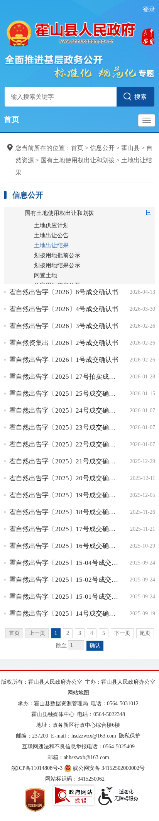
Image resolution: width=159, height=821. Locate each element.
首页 (11, 119)
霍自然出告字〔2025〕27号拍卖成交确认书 (63, 376)
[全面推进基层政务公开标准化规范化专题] (79, 66)
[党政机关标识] (35, 799)
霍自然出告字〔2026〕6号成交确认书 (63, 292)
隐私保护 (129, 736)
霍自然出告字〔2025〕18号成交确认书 (63, 512)
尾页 (145, 633)
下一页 (122, 633)
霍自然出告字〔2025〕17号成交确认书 (63, 529)
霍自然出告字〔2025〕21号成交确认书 (63, 461)
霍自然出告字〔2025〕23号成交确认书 (63, 427)
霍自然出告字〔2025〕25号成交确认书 (63, 393)
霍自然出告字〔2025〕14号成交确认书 (63, 613)
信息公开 (102, 148)
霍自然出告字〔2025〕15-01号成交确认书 (63, 596)
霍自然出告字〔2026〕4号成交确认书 (63, 309)
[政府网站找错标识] (73, 795)
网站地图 (78, 693)
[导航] (146, 120)
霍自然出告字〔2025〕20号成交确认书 (63, 478)
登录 (149, 9)
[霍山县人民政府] (79, 32)
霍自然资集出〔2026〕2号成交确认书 (63, 342)
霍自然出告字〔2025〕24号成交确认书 (63, 410)
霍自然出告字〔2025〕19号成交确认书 (63, 495)
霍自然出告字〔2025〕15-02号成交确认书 (63, 579)
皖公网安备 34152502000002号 (109, 768)
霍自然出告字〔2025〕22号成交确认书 (63, 444)
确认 (95, 645)
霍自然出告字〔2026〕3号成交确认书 (63, 326)
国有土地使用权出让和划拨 (78, 160)
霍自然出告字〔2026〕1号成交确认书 (63, 359)
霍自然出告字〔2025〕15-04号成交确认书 (63, 562)
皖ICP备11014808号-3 (37, 768)
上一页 (37, 633)
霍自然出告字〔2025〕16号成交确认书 (63, 546)
